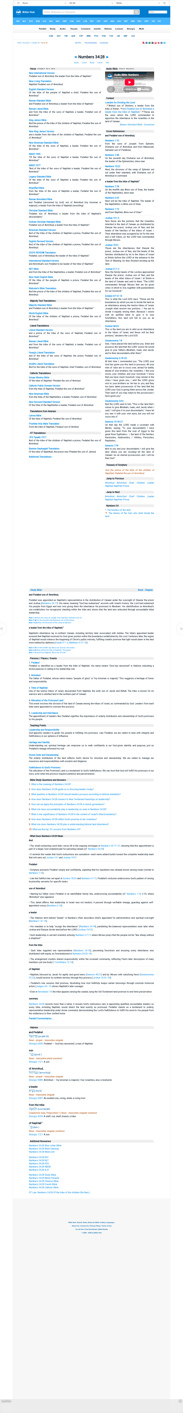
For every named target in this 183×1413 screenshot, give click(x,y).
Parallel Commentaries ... (41, 1018)
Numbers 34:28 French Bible (43, 1184)
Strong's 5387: (36, 1098)
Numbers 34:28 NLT (39, 1160)
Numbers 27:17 (83, 935)
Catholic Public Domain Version (44, 385)
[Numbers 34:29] (179, 635)
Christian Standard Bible (41, 210)
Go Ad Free (6, 1401)
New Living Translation (40, 81)
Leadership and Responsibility (44, 729)
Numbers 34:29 (95, 849)
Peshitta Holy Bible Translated (44, 423)
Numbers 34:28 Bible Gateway (44, 1148)
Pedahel (35, 662)
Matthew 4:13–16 (78, 642)
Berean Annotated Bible (40, 199)
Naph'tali (118, 486)
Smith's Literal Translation (41, 364)
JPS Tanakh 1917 (37, 437)
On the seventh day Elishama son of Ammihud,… (52, 620)
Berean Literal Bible (38, 108)
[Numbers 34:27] (3, 635)
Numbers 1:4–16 (38, 921)
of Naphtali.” (134, 112)
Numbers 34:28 (36, 1004)
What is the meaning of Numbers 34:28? (51, 784)
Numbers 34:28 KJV (39, 1169)
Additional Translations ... (41, 456)
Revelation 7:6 (45, 991)
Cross (84, 63)
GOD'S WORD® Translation (42, 252)
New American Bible (39, 393)
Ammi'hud (122, 482)
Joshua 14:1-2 (112, 218)
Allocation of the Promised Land (47, 700)
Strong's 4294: (36, 1116)
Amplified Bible (36, 188)
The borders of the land (119, 510)
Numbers (26, 43)
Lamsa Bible (35, 415)
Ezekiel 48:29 (112, 326)
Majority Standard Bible (40, 305)
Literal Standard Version (41, 330)
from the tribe (119, 112)
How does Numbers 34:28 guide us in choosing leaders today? (62, 789)
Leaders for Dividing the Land (120, 102)
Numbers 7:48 (112, 155)
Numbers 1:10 (112, 140)
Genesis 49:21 (93, 974)
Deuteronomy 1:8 (113, 340)
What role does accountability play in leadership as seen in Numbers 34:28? (69, 809)
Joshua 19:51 (112, 245)
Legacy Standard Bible (40, 176)
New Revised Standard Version (44, 402)
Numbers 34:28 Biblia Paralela (44, 1178)
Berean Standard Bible (40, 100)
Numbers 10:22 (112, 166)
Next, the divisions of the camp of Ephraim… (50, 623)
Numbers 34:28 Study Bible (42, 1174)
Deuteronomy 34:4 (114, 401)
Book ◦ (141, 590)
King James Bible (37, 120)
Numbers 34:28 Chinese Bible (44, 1181)
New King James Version (41, 131)
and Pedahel (128, 108)
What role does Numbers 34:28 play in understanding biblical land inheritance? (70, 824)
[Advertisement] (91, 568)
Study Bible (36, 590)
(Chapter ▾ (40, 69)
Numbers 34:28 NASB (40, 1166)
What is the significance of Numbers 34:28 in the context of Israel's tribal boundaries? (74, 814)
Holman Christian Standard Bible (45, 221)
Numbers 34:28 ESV (39, 1163)
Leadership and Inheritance (44, 713)
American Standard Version (42, 230)
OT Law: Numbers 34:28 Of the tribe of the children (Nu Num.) (59, 1192)
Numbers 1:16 (36, 873)
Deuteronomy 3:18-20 (116, 358)
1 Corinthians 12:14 (62, 962)
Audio (76, 63)
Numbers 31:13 (89, 878)
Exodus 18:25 (69, 878)
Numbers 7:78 (112, 186)
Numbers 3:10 (54, 905)
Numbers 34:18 (88, 926)
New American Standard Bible (43, 142)
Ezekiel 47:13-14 (113, 296)
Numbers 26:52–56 (82, 953)
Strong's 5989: (36, 1080)
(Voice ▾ (121, 69)
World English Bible (38, 313)
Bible (19, 43)
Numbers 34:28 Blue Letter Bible (45, 1145)
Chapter (149, 590)
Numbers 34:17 (49, 603)
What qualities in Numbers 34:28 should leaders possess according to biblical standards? (76, 794)
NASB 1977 (34, 165)
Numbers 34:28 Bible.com (42, 1151)
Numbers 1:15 (112, 209)
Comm (100, 63)
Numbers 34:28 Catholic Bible (43, 1187)
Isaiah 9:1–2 (62, 642)
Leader (150, 482)
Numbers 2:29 (112, 197)
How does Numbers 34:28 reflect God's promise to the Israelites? (64, 819)
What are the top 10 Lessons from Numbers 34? (56, 829)
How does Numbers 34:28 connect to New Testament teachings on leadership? (70, 799)
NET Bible (34, 269)
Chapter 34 (35, 43)
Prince (126, 486)
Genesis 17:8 (111, 445)
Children (141, 482)
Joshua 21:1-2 (112, 269)
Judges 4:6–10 (43, 986)
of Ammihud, (146, 108)
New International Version (42, 73)
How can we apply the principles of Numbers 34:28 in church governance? (68, 804)
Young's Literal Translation (42, 352)
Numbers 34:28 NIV (38, 1157)
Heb (107, 63)
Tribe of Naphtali (39, 687)
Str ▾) (53, 69)
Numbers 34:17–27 (110, 845)
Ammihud (109, 482)
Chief (131, 482)
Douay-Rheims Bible (39, 377)
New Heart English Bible (41, 277)
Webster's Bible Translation (42, 288)
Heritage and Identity (39, 742)
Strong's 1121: (36, 1061)
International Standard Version (44, 260)
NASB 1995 (34, 154)
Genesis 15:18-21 (114, 421)
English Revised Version (41, 241)
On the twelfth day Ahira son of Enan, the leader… (52, 648)
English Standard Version (41, 89)
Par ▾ (48, 69)
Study (92, 63)
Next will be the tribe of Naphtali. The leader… (50, 650)
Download (149, 124)
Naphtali (109, 486)
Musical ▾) (130, 69)
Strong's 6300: (36, 1043)
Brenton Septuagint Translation (44, 448)
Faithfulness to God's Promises (44, 767)
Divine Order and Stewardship (44, 755)
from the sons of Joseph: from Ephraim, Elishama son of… (56, 618)
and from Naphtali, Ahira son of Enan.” (48, 653)
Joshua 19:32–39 (101, 977)
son (137, 108)
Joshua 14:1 (52, 857)
